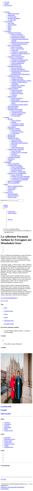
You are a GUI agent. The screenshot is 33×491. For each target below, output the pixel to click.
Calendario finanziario (14, 157)
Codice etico (14, 50)
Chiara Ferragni (8, 311)
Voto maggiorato (16, 115)
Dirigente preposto (16, 87)
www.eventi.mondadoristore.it (9, 298)
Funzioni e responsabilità (18, 61)
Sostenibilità (7, 162)
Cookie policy (8, 442)
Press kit (10, 191)
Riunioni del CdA (16, 64)
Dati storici (14, 144)
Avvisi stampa (15, 133)
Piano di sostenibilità (13, 163)
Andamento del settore (17, 125)
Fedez (6, 314)
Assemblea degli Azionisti (15, 109)
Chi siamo (7, 12)
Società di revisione (13, 106)
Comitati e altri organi (14, 76)
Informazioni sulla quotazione (19, 143)
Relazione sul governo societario (20, 42)
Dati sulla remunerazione (15, 66)
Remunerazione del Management (20, 74)
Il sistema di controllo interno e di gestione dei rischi (20, 54)
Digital (10, 28)
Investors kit (11, 159)
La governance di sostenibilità (19, 179)
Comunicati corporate (14, 128)
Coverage (14, 146)
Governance (7, 31)
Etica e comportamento (14, 45)
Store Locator (8, 5)
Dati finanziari (12, 127)
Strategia (10, 119)
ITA (5, 2)
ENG (8, 2)
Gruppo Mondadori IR (17, 147)
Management (11, 15)
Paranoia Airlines (9, 324)
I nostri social (11, 189)
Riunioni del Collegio (17, 93)
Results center (11, 135)
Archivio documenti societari (19, 44)
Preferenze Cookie (9, 444)
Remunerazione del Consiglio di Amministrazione (20, 71)
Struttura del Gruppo (13, 13)
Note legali (7, 437)
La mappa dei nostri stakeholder (20, 178)
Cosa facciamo (8, 21)
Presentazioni (11, 136)
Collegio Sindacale (13, 88)
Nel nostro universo (13, 195)
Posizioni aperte (12, 197)
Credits (6, 445)
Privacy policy (8, 440)
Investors (6, 117)
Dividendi (14, 154)
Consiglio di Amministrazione (16, 56)
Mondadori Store (9, 320)
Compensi (14, 95)
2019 (5, 308)
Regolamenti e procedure (18, 37)
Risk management (13, 108)
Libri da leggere (12, 187)
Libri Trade (11, 23)
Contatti (6, 4)
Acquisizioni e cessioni (17, 123)
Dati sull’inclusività (16, 170)
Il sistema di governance (14, 32)
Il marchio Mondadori (14, 18)
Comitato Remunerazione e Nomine (21, 80)
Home (6, 205)
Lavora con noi (8, 192)
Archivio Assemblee (17, 114)
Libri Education (12, 24)
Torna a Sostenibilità (17, 167)
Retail (9, 26)
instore (6, 317)
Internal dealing (12, 96)
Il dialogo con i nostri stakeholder (17, 173)
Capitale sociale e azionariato (16, 149)
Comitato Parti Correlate (18, 85)
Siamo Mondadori (13, 194)
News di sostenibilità (13, 183)
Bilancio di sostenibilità (14, 181)
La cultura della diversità (14, 165)
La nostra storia (12, 16)
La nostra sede (12, 20)
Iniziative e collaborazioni (18, 171)
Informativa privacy (9, 439)
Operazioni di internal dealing (19, 104)
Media (9, 29)
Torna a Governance (17, 34)
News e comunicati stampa (15, 186)
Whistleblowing (8, 447)
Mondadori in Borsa (13, 138)
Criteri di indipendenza (17, 63)
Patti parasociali (15, 155)
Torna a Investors (16, 120)
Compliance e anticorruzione (19, 52)
